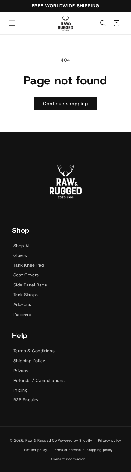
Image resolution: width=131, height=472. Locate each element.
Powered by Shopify (75, 440)
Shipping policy (100, 450)
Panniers (22, 314)
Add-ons (22, 304)
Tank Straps (25, 294)
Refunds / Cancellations (39, 380)
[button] (12, 23)
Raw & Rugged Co (41, 440)
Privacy (21, 370)
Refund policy (35, 450)
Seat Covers (26, 275)
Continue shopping (65, 104)
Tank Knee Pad (28, 265)
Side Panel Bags (30, 285)
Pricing (20, 390)
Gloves (20, 255)
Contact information (68, 459)
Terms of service (67, 450)
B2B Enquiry (26, 400)
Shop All (22, 245)
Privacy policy (109, 440)
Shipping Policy (29, 361)
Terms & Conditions (34, 350)
